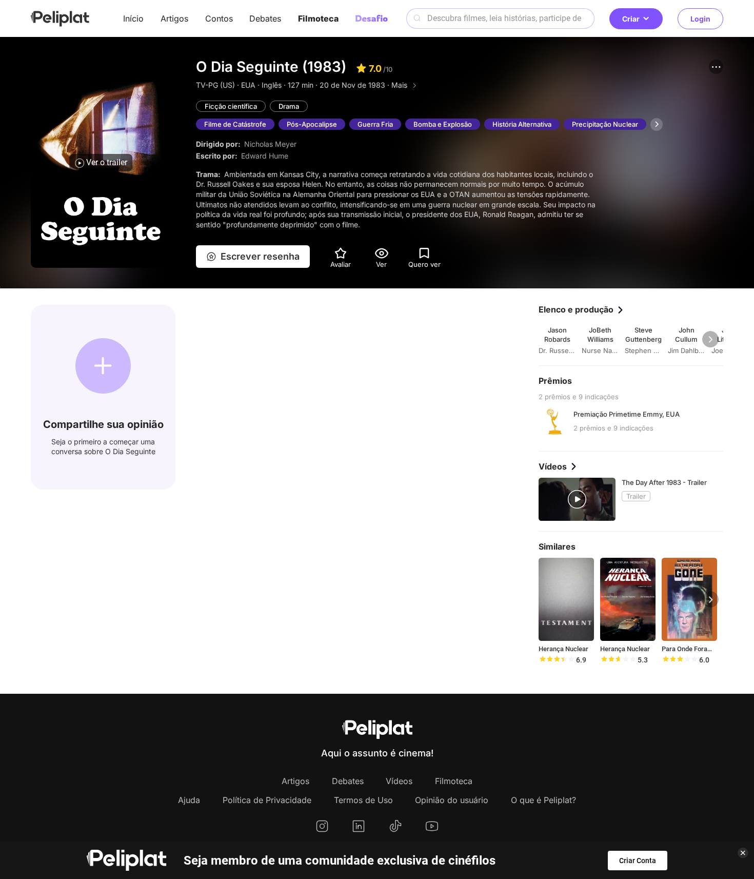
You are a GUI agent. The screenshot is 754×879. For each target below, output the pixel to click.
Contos (219, 18)
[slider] (556, 660)
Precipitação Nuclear (605, 124)
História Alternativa (521, 124)
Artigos (174, 18)
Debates (265, 18)
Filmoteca (318, 18)
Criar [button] (631, 18)
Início (133, 18)
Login (700, 18)
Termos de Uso (363, 800)
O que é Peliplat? (543, 800)
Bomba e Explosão (442, 124)
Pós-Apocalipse (312, 124)
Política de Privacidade (267, 800)
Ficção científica (231, 106)
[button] (716, 67)
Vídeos (399, 781)
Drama (289, 106)
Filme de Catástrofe (235, 124)
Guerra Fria (375, 124)
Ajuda (189, 800)
